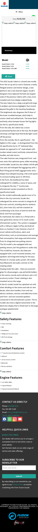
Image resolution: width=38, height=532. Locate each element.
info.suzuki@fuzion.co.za (17, 412)
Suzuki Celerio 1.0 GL (8, 66)
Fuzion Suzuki (19, 4)
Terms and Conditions (11, 415)
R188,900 (27, 64)
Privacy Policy (17, 484)
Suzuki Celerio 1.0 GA (8, 64)
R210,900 (27, 66)
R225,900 (27, 68)
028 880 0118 (13, 406)
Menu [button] (21, 12)
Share (9, 76)
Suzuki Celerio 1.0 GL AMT (9, 68)
